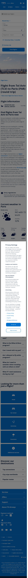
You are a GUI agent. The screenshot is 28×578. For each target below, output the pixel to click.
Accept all (13, 324)
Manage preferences (12, 320)
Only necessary (13, 330)
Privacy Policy (10, 313)
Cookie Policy (10, 315)
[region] (13, 289)
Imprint (9, 318)
